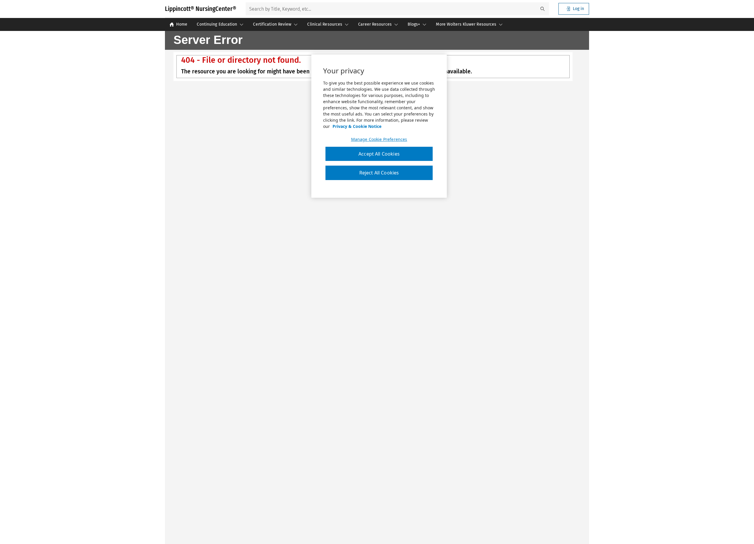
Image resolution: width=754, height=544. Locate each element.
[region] (379, 126)
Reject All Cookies (379, 172)
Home (181, 24)
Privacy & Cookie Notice (357, 126)
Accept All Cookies (379, 154)
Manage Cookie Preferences (379, 139)
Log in (578, 8)
